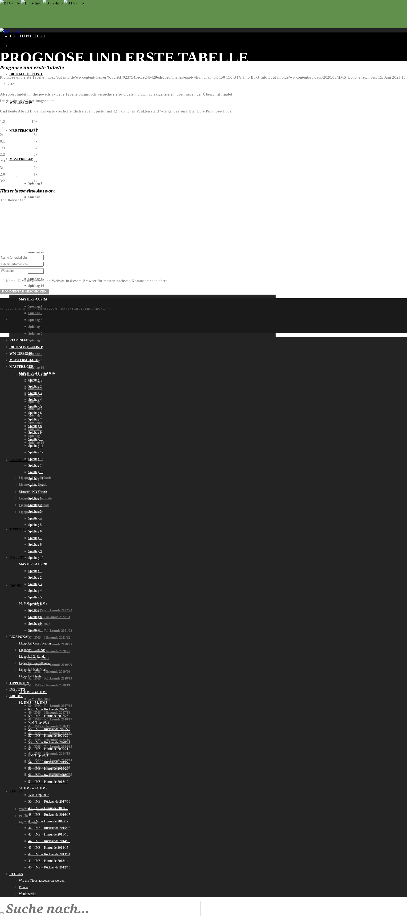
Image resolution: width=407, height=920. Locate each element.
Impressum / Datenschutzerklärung (71, 308)
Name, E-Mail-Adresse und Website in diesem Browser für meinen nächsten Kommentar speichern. (87, 281)
